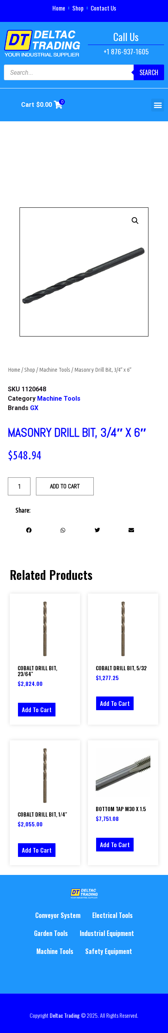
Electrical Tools (112, 915)
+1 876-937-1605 (126, 51)
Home (58, 8)
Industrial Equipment (107, 933)
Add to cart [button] (37, 709)
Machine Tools (54, 369)
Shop (78, 8)
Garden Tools (51, 933)
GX (34, 408)
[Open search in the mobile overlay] (84, 72)
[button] (157, 105)
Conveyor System (57, 915)
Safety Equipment (108, 951)
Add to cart (65, 486)
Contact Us (103, 8)
